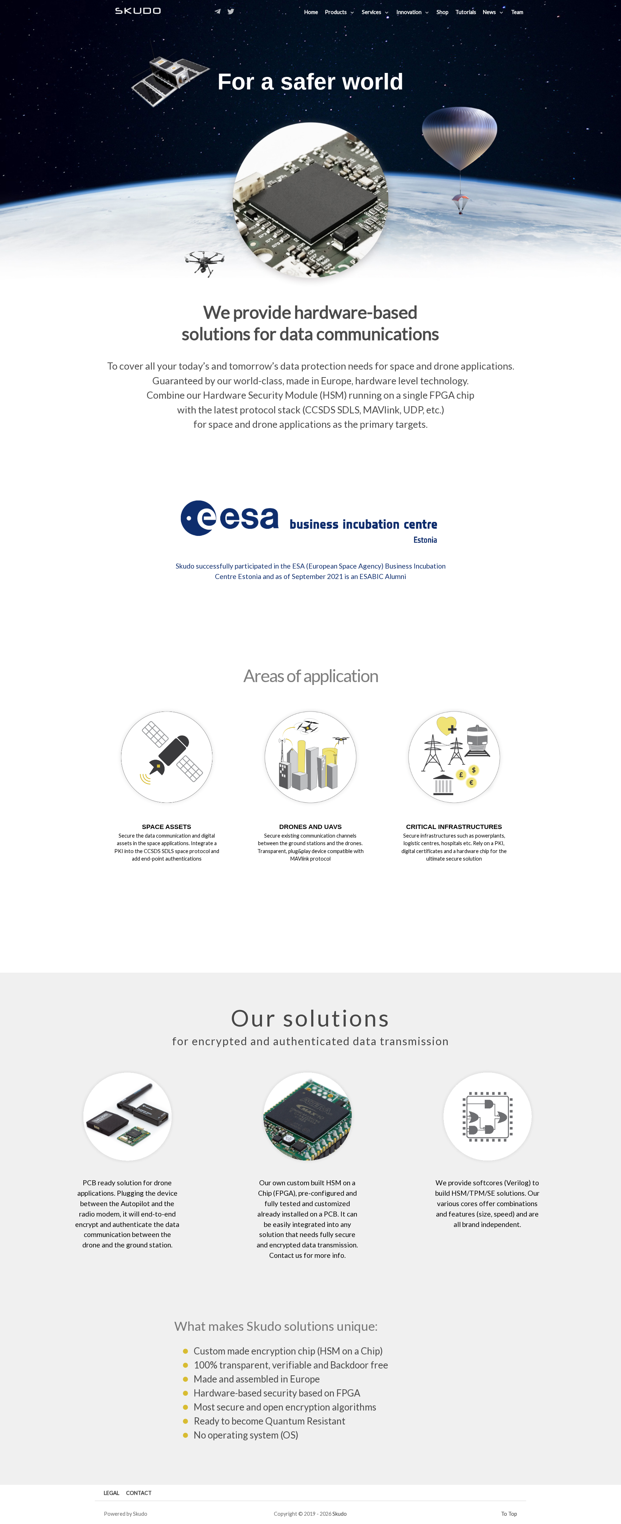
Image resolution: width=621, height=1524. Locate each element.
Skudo (339, 1514)
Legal (111, 1493)
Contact (139, 1493)
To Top (509, 1514)
